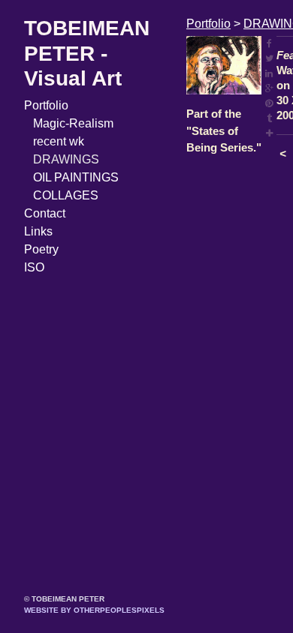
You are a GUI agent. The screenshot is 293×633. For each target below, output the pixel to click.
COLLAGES (65, 195)
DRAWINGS (66, 159)
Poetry (41, 249)
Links (38, 231)
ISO (34, 267)
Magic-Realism (73, 123)
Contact (44, 213)
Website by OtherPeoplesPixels (94, 610)
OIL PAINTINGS (76, 177)
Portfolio (46, 105)
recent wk (58, 141)
